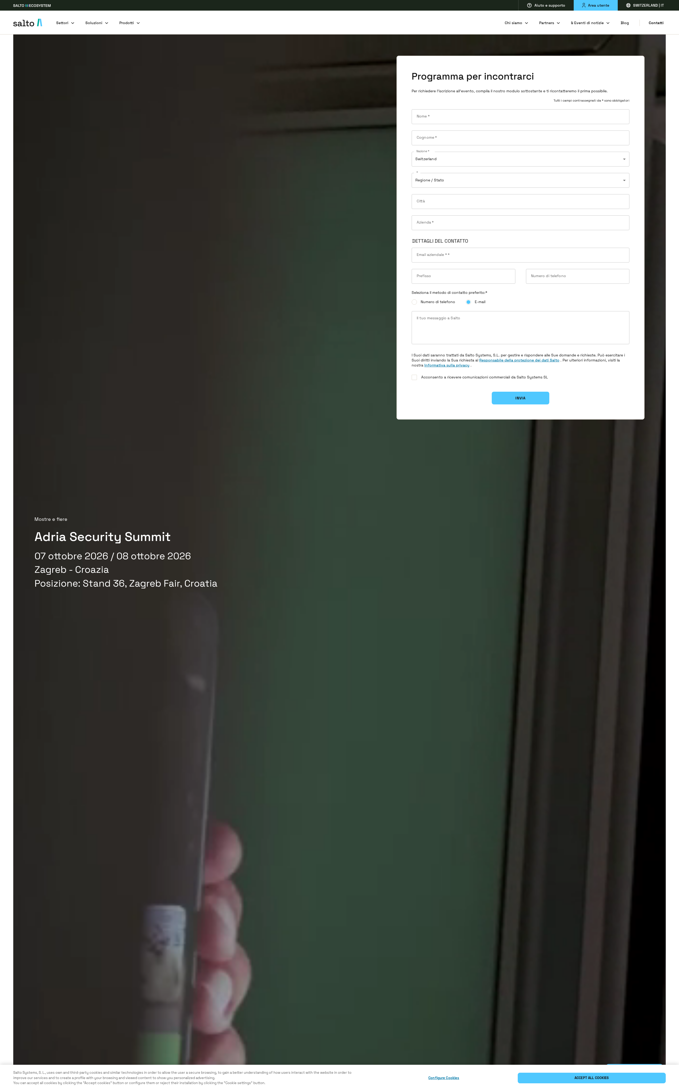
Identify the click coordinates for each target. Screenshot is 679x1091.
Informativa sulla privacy (446, 365)
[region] (339, 1078)
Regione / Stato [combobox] (429, 180)
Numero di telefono (438, 301)
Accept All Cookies (591, 1078)
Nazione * (422, 151)
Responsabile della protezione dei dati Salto (519, 360)
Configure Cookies (443, 1078)
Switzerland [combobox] (426, 158)
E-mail (480, 301)
